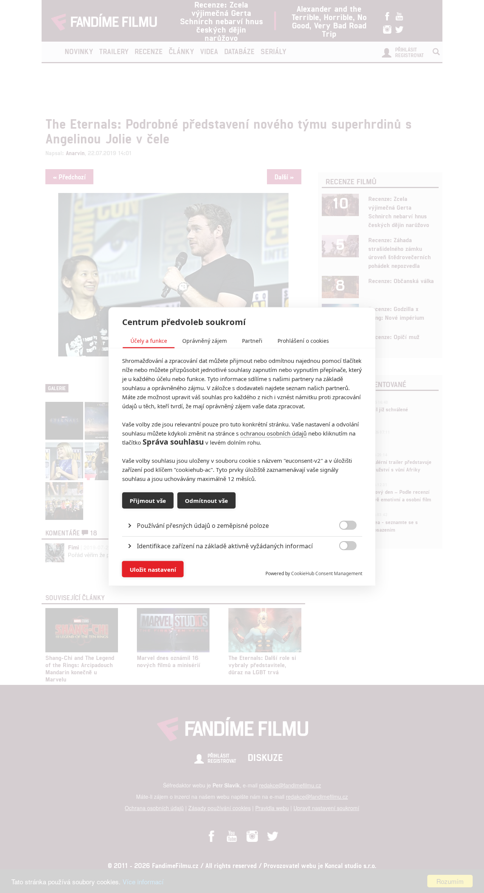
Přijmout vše (148, 500)
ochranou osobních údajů (273, 433)
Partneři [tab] (252, 340)
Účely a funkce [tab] (148, 340)
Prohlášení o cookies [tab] (303, 340)
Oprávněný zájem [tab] (204, 340)
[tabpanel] (242, 508)
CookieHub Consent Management (326, 573)
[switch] (341, 565)
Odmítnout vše (206, 500)
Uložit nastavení (153, 569)
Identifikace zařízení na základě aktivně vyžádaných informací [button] (225, 546)
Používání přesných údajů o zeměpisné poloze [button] (203, 525)
